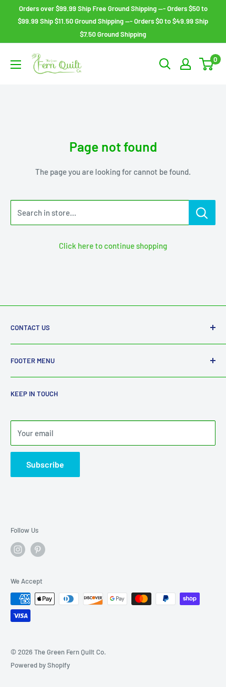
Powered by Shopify (40, 665)
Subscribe (45, 464)
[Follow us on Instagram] (18, 549)
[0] (206, 64)
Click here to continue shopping (113, 245)
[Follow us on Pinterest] (37, 549)
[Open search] (165, 64)
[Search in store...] (202, 212)
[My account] (185, 64)
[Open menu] (16, 64)
